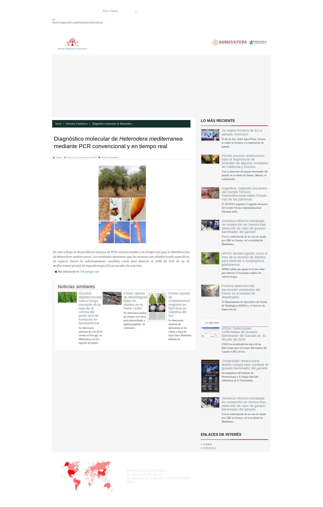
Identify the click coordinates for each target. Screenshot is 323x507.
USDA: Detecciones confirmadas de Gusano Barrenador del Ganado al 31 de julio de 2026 (244, 334)
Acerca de (160, 10)
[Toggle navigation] (53, 19)
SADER (207, 444)
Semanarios (84, 22)
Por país (73, 22)
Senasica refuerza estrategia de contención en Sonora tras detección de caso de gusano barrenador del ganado (244, 226)
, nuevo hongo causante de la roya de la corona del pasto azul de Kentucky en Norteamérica (90, 308)
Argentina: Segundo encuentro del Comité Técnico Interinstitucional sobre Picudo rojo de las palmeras (244, 193)
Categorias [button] (63, 22)
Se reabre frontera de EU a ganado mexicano (242, 132)
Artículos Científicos (76, 123)
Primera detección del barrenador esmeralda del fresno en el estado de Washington (241, 291)
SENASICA (209, 448)
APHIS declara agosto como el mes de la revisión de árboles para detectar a (244, 259)
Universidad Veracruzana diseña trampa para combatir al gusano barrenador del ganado (245, 364)
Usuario (59, 157)
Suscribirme (96, 22)
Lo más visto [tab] (212, 322)
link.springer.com (89, 271)
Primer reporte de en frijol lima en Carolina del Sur (179, 305)
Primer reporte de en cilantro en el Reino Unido (135, 301)
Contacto (178, 10)
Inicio (145, 10)
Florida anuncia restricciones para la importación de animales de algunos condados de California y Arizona (245, 161)
